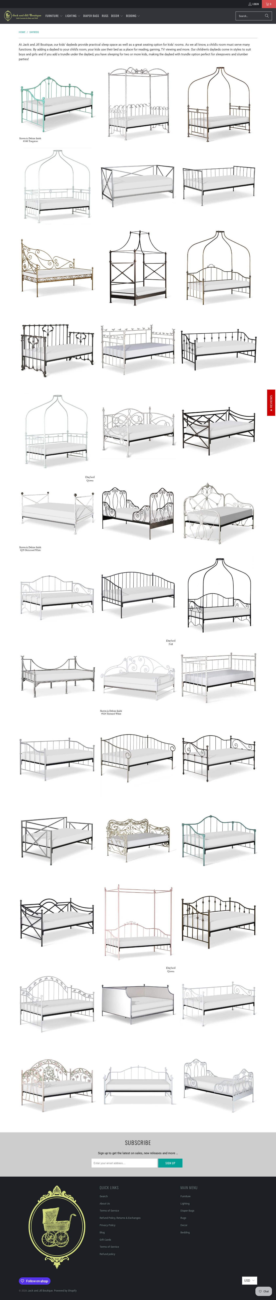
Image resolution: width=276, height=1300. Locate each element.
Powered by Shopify (65, 1290)
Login (256, 4)
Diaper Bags (187, 1210)
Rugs (183, 1217)
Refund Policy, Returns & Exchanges (120, 1217)
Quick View (57, 119)
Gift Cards (105, 1239)
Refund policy (107, 1254)
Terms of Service (109, 1210)
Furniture (185, 1196)
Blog (102, 1232)
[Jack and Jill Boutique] (22, 16)
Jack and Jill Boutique (40, 1290)
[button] (54, 16)
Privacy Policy (107, 1225)
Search (104, 1196)
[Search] (267, 16)
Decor (183, 1225)
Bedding (185, 1232)
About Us (105, 1203)
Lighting (185, 1203)
